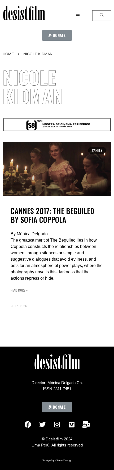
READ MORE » (19, 290)
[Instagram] (57, 424)
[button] (57, 35)
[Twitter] (42, 424)
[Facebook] (27, 424)
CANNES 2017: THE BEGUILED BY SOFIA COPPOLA (52, 215)
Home (8, 54)
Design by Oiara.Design (57, 460)
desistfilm (24, 15)
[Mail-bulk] (86, 424)
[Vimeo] (71, 424)
